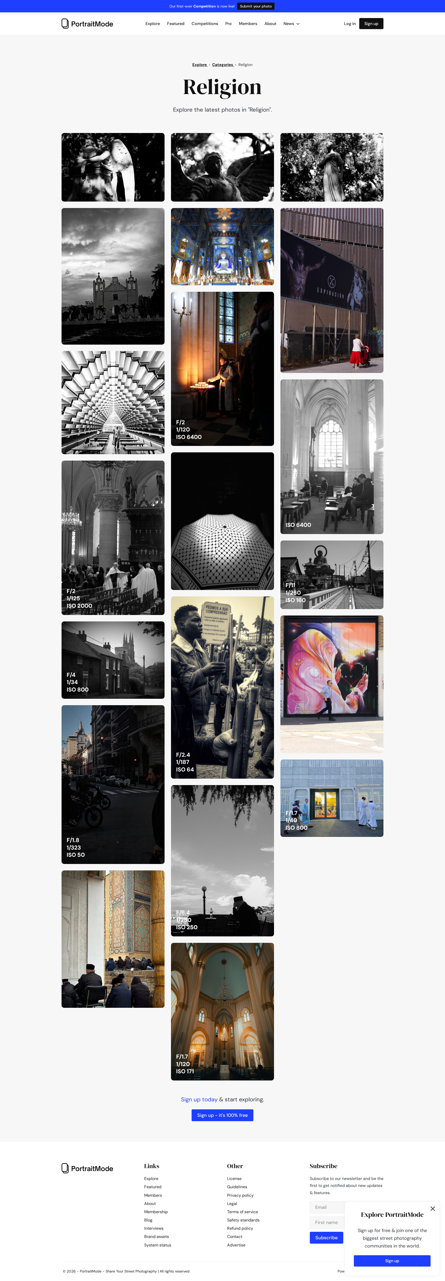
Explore (153, 23)
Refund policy (240, 1228)
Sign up (371, 23)
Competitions (205, 23)
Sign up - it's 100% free (222, 1115)
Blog (148, 1220)
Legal (232, 1203)
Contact (234, 1236)
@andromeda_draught (138, 356)
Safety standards (243, 1220)
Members (248, 23)
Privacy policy (240, 1195)
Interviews (154, 1228)
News (289, 23)
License (234, 1178)
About (270, 23)
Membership (156, 1212)
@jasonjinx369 (146, 138)
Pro (228, 23)
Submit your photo (256, 6)
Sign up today (199, 1099)
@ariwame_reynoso (251, 297)
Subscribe (326, 1238)
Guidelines (237, 1187)
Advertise (236, 1245)
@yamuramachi (255, 213)
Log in (350, 23)
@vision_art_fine (143, 213)
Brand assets (156, 1236)
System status (157, 1245)
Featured (175, 23)
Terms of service (242, 1212)
